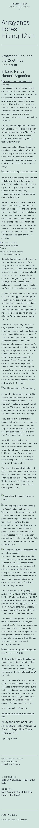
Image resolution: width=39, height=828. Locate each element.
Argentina (16, 764)
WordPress (22, 820)
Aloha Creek (19, 3)
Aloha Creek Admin (11, 761)
